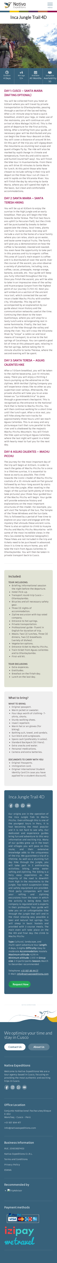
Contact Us (15, 1046)
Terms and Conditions (16, 1159)
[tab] (28, 93)
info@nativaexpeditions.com (32, 974)
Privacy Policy (12, 1164)
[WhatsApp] (22, 805)
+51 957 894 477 (12, 1122)
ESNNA (7, 1170)
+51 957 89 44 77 (29, 970)
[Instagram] (16, 805)
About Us (38, 1046)
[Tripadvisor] (28, 805)
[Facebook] (11, 805)
